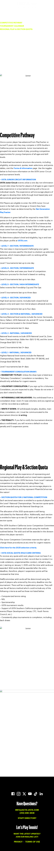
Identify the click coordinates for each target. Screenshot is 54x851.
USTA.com (22, 241)
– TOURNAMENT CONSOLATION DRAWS (18, 372)
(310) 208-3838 (27, 813)
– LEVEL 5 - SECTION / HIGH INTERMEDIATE (19, 284)
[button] (27, 179)
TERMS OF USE (32, 842)
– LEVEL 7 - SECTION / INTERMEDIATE (17, 246)
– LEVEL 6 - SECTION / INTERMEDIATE (17, 268)
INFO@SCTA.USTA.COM (27, 810)
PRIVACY (18, 842)
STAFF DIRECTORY (27, 818)
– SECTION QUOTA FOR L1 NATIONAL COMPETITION (23, 497)
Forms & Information (23, 168)
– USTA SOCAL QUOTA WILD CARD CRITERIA (20, 553)
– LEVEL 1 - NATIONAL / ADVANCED (15, 353)
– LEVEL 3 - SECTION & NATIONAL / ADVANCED (21, 314)
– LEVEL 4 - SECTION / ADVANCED (15, 298)
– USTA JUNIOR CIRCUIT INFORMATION (18, 180)
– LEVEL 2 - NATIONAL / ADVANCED (16, 333)
